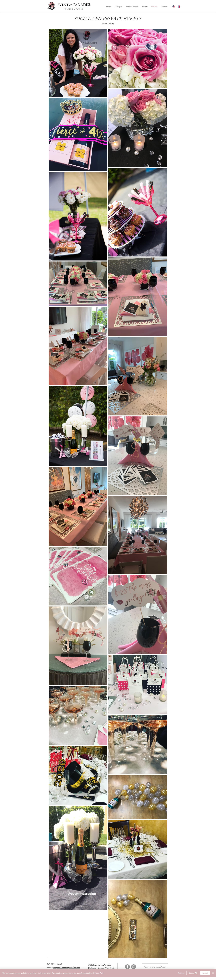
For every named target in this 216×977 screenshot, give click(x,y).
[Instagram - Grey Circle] (133, 966)
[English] (173, 6)
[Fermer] (213, 973)
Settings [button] (181, 973)
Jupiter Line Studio (106, 968)
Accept (205, 973)
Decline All (192, 973)
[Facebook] (127, 966)
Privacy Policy (98, 973)
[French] (178, 6)
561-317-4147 (56, 964)
